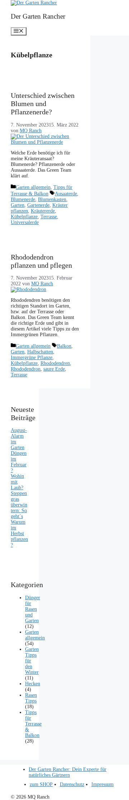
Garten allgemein (33, 187)
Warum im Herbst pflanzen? (19, 533)
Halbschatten (40, 351)
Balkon (64, 346)
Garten (17, 205)
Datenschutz (72, 784)
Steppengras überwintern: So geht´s (19, 505)
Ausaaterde (66, 193)
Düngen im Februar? (19, 462)
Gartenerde (38, 205)
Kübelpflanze (24, 216)
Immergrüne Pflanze (31, 357)
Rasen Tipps (31, 698)
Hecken (32, 683)
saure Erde (54, 369)
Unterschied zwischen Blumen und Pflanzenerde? (43, 103)
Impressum (102, 784)
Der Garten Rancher (38, 16)
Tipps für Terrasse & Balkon (33, 724)
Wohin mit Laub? (17, 481)
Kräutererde (43, 211)
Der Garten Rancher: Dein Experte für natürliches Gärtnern (67, 772)
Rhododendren (55, 363)
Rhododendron (25, 369)
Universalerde (25, 222)
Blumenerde (23, 199)
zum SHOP (41, 784)
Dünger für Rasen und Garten (32, 609)
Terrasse (48, 216)
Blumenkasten (52, 199)
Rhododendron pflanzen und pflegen (41, 261)
